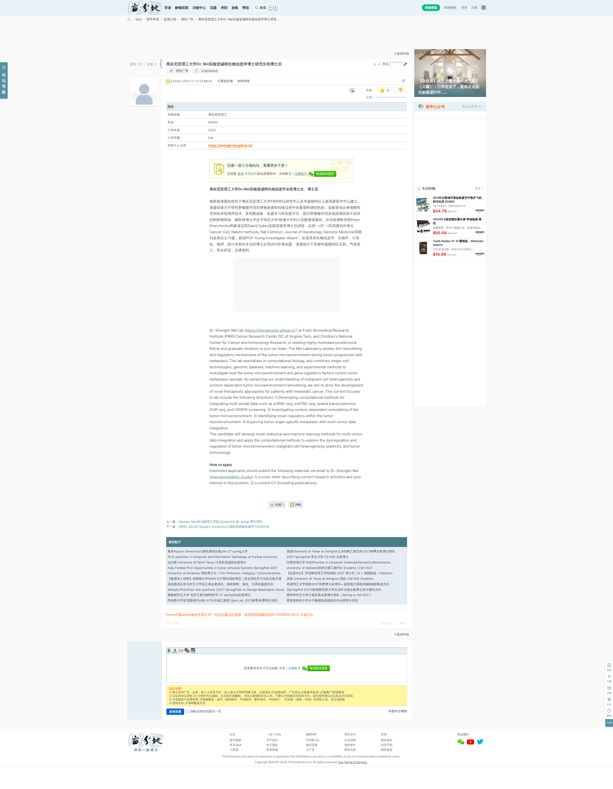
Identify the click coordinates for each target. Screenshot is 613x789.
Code (193, 650)
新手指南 (235, 740)
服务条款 (386, 740)
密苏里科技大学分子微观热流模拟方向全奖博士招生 (322, 600)
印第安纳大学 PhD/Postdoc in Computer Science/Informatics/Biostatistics (339, 562)
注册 (474, 7)
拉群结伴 (280, 692)
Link (181, 650)
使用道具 (387, 623)
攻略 (235, 8)
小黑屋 (234, 749)
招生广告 (187, 19)
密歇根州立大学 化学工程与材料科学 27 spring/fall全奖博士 (209, 595)
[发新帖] (136, 53)
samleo (176, 81)
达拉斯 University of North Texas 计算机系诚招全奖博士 (207, 562)
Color (175, 650)
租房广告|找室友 (333, 692)
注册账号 (301, 174)
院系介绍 (170, 19)
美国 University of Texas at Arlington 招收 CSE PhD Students (330, 578)
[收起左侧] (160, 63)
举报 (402, 623)
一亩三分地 (129, 19)
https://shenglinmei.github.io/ (230, 145)
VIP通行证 (312, 740)
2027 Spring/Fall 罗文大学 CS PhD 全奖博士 (318, 557)
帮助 (245, 8)
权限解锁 (450, 7)
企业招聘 (350, 740)
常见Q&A (235, 745)
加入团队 (272, 745)
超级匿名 (208, 699)
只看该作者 (225, 81)
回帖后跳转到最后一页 (205, 711)
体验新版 (431, 7)
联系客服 (272, 749)
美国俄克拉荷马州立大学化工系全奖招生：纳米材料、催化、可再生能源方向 (220, 584)
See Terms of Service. (352, 762)
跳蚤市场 (309, 692)
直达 (385, 64)
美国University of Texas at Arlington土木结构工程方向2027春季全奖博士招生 (341, 551)
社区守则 (386, 745)
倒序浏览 (243, 81)
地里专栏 (350, 745)
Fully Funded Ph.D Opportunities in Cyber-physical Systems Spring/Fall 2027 (223, 568)
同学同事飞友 (247, 692)
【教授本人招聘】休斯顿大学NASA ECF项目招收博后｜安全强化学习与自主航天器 (225, 578)
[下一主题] (379, 64)
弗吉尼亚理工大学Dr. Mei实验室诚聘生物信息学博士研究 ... (239, 19)
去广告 (310, 749)
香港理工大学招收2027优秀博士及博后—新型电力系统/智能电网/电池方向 (338, 584)
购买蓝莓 (312, 745)
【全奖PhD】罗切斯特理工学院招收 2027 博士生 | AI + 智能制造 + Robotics (340, 573)
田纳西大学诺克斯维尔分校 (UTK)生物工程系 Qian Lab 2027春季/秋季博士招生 (223, 600)
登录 (464, 7)
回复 (175, 623)
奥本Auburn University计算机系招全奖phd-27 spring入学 (208, 551)
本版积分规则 (397, 711)
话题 (213, 8)
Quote (187, 650)
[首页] (144, 7)
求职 (224, 8)
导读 (167, 8)
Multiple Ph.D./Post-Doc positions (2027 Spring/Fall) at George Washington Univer (226, 589)
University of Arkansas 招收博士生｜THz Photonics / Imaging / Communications (224, 573)
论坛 (139, 19)
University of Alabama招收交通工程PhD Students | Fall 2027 (329, 568)
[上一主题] (374, 64)
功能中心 (199, 8)
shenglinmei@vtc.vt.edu (231, 477)
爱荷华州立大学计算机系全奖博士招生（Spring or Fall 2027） (330, 595)
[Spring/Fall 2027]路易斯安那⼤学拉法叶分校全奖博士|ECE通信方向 (334, 589)
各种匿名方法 (196, 703)
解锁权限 (181, 8)
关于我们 (272, 740)
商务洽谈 (350, 749)
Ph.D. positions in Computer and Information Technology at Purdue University (222, 557)
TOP (609, 723)
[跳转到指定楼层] (405, 64)
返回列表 (403, 53)
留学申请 (153, 19)
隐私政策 (386, 749)
